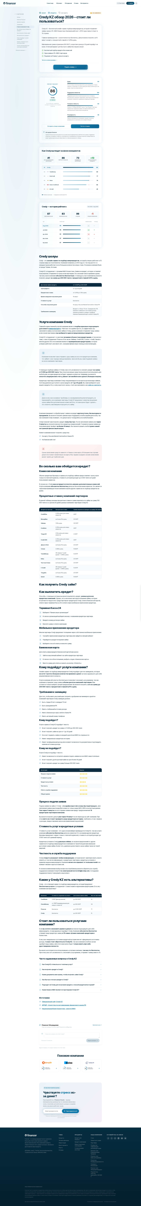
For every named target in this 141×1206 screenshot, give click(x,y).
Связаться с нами (96, 1140)
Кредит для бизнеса (78, 1138)
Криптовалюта (63, 1145)
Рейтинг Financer (21, 19)
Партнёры (122, 3)
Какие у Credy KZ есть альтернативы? (22, 42)
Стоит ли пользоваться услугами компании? (23, 46)
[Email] (125, 1138)
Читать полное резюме (49, 60)
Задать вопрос (92, 1040)
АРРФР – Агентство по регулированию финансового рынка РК (64, 1005)
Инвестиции (62, 1142)
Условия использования (110, 1201)
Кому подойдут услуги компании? (22, 38)
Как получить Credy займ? (23, 33)
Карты (61, 1147)
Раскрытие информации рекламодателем (96, 1146)
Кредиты (61, 1138)
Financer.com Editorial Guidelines (96, 1156)
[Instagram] (115, 1138)
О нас (92, 1138)
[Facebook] (108, 1138)
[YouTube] (121, 1138)
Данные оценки (21, 22)
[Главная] (9, 3)
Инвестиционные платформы (80, 1145)
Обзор (18, 17)
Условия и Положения (94, 1164)
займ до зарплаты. (94, 385)
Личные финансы (64, 1140)
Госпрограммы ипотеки (79, 1149)
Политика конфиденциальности (95, 1201)
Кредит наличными (80, 1142)
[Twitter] (111, 1138)
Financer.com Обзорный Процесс (96, 1168)
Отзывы (61, 1150)
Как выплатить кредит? (23, 35)
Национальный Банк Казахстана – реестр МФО (58, 1009)
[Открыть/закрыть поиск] (136, 3)
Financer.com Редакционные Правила (95, 1152)
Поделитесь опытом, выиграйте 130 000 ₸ (96, 1174)
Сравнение (20, 24)
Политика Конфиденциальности (97, 1160)
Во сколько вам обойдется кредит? (24, 30)
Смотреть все (96, 1025)
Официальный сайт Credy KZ (52, 1002)
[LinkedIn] (118, 1138)
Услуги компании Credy (23, 26)
